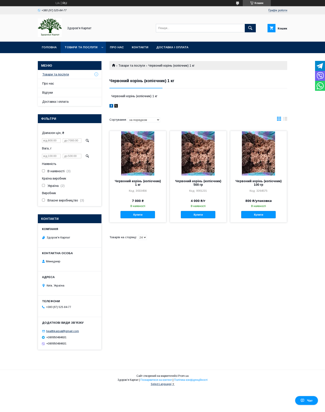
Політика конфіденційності (191, 379)
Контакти (140, 47)
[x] (116, 106)
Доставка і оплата (172, 47)
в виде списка (285, 120)
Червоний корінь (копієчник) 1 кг (138, 182)
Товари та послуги (81, 47)
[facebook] (111, 106)
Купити (137, 214)
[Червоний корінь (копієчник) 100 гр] (258, 153)
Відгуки (47, 92)
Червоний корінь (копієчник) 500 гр (198, 182)
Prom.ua (183, 375)
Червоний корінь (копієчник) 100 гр (258, 182)
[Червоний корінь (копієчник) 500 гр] (198, 153)
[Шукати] (250, 28)
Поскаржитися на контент (156, 379)
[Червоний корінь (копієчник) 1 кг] (138, 153)
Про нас (117, 47)
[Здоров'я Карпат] (50, 36)
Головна (49, 47)
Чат (310, 400)
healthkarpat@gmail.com (62, 331)
